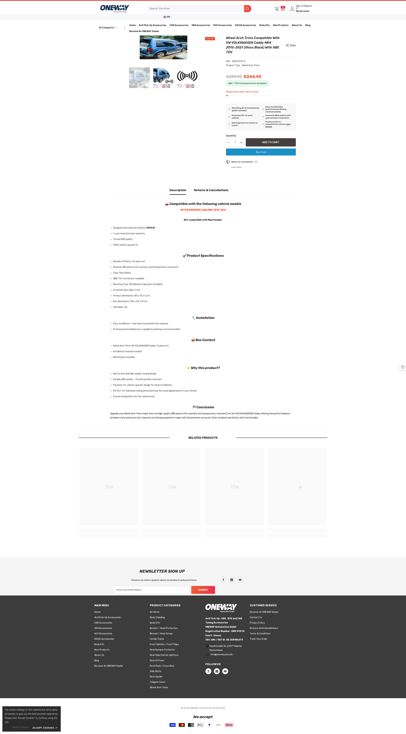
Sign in (298, 7)
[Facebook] (223, 580)
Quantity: (231, 135)
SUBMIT (203, 589)
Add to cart (270, 142)
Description (178, 190)
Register (307, 6)
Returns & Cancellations (211, 190)
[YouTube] (240, 580)
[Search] (199, 8)
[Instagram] (232, 580)
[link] (109, 530)
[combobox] (195, 8)
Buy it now (261, 152)
